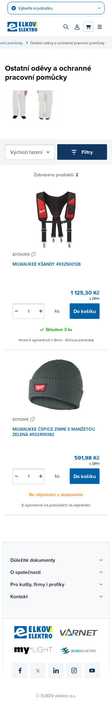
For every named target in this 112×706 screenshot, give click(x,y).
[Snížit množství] (16, 311)
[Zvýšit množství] (40, 311)
